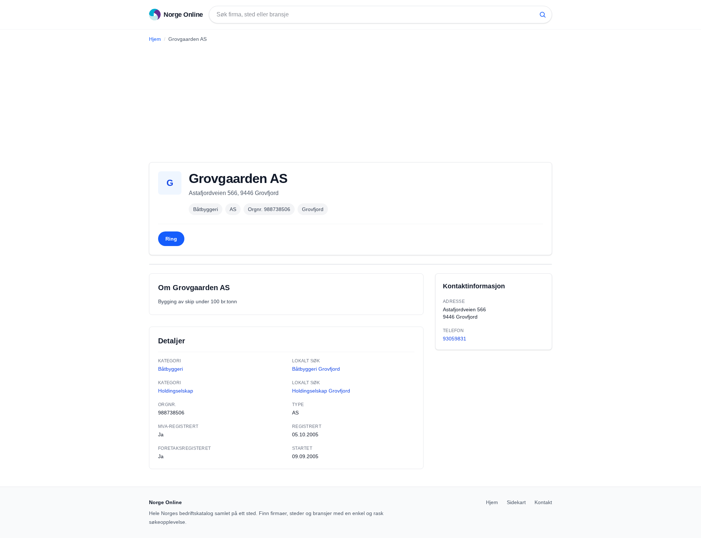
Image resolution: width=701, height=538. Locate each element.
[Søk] (542, 14)
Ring (171, 239)
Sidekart (516, 502)
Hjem (155, 39)
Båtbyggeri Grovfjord (316, 369)
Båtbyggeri (205, 209)
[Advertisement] (350, 99)
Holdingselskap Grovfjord (321, 391)
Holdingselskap (175, 391)
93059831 (454, 339)
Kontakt (543, 502)
